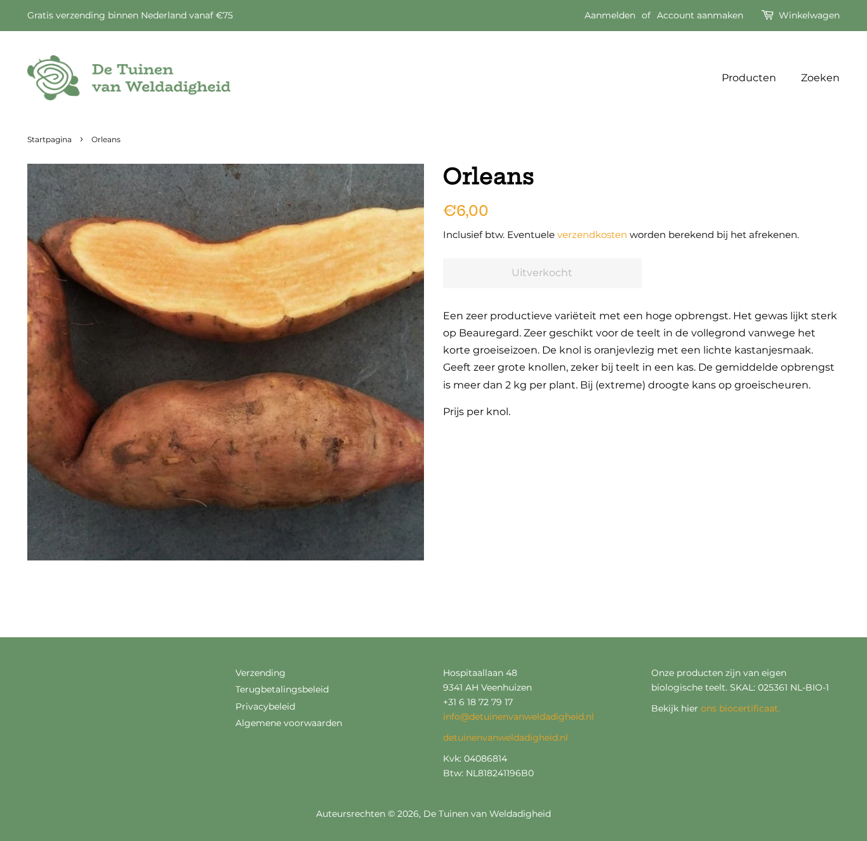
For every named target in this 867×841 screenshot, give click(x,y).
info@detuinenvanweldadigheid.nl (518, 717)
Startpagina (49, 139)
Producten (749, 78)
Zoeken (820, 78)
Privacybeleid (265, 706)
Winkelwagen (809, 15)
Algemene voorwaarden (288, 723)
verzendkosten (592, 234)
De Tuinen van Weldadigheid (487, 814)
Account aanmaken (700, 15)
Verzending (260, 673)
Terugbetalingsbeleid (282, 689)
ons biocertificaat (739, 708)
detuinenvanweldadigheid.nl (505, 737)
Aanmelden (610, 15)
